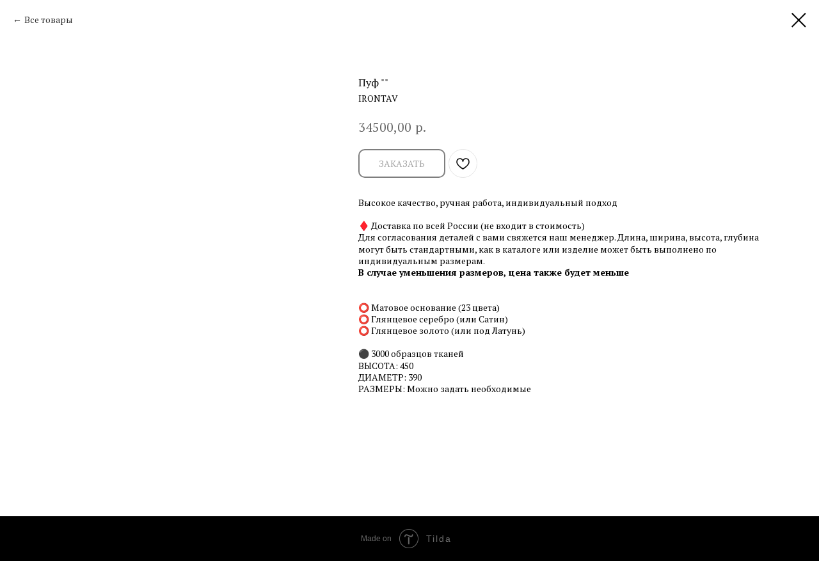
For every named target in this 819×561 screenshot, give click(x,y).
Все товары (48, 19)
